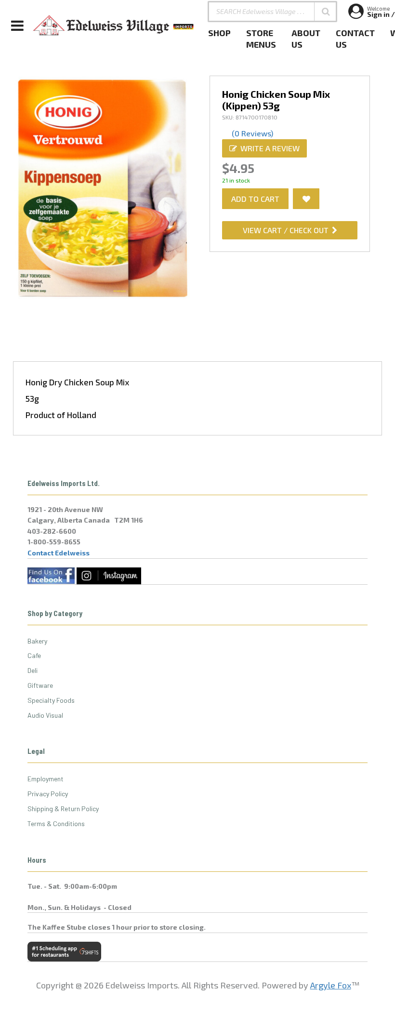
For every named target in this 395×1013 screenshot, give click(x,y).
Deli (32, 670)
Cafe (34, 655)
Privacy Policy (47, 793)
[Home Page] (114, 25)
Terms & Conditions (56, 823)
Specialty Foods (51, 700)
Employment (45, 779)
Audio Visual (45, 715)
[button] (325, 11)
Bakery (37, 641)
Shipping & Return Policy (63, 808)
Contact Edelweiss (58, 553)
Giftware (40, 685)
